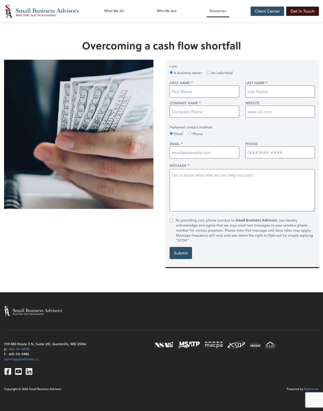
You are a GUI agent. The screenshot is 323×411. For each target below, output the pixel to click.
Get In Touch (302, 11)
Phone (197, 133)
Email (178, 133)
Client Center (267, 11)
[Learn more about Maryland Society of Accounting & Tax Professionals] (189, 345)
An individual (221, 72)
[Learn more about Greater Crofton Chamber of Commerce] (255, 345)
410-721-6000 (19, 349)
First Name (180, 82)
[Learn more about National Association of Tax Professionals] (236, 345)
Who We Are (167, 10)
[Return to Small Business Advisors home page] (42, 11)
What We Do (114, 10)
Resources (218, 10)
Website (252, 103)
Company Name (184, 103)
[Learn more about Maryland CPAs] (214, 345)
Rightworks (311, 389)
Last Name (255, 82)
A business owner (188, 72)
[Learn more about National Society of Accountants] (163, 345)
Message (178, 165)
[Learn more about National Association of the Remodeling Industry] (270, 345)
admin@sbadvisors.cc (21, 359)
